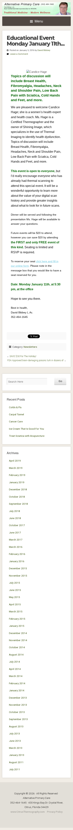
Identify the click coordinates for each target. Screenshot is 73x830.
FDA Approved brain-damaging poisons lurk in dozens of (35, 360)
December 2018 (18, 489)
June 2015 (15, 589)
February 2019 (17, 475)
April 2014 (15, 668)
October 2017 (17, 525)
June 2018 (15, 518)
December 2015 (18, 568)
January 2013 (16, 754)
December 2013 (18, 697)
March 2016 (15, 546)
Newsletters (30, 346)
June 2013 (15, 740)
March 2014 (15, 676)
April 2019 (15, 460)
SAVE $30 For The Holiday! (23, 356)
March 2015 (15, 611)
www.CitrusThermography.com (27, 811)
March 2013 (15, 747)
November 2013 (18, 704)
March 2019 (15, 467)
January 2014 (16, 690)
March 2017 (15, 539)
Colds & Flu (15, 407)
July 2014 (14, 661)
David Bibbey (43, 50)
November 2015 (18, 575)
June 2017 (15, 532)
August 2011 (16, 762)
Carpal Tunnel (16, 414)
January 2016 (16, 561)
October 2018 (17, 496)
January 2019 (16, 482)
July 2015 (14, 582)
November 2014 (18, 640)
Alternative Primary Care (36, 8)
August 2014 (16, 654)
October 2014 (17, 647)
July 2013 (14, 733)
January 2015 (16, 625)
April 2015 (15, 604)
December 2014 (18, 633)
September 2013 (18, 719)
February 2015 (17, 618)
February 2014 (17, 683)
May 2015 (14, 597)
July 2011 (14, 769)
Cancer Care (16, 421)
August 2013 (16, 726)
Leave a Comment (19, 54)
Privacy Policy (55, 811)
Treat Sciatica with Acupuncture (26, 435)
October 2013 (17, 712)
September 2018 (18, 503)
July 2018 (14, 511)
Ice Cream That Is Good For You (26, 428)
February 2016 (17, 553)
